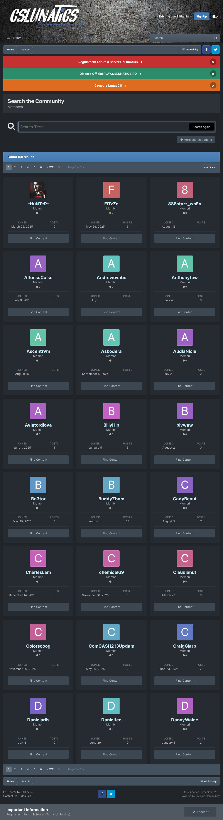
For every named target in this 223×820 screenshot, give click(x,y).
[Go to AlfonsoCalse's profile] (38, 264)
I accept (202, 812)
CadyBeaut (185, 498)
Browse (17, 38)
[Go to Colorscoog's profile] (38, 632)
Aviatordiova (38, 425)
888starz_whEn (184, 203)
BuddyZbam (111, 498)
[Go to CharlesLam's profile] (38, 558)
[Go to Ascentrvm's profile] (38, 337)
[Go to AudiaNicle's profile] (185, 337)
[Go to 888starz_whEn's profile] (185, 190)
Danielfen (111, 719)
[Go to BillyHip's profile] (111, 411)
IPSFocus (26, 792)
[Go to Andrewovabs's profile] (111, 264)
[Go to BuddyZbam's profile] (111, 485)
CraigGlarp (184, 646)
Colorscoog (38, 646)
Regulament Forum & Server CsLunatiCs (108, 62)
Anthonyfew (185, 277)
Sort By (208, 167)
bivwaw (184, 425)
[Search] (216, 38)
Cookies (26, 796)
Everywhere (198, 37)
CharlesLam (38, 572)
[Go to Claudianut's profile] (185, 558)
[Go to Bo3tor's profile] (38, 485)
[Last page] (59, 167)
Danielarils (38, 719)
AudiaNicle (184, 351)
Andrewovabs (111, 277)
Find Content (38, 238)
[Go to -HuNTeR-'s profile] (38, 190)
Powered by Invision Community (200, 796)
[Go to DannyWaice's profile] (185, 706)
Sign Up (201, 16)
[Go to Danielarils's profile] (38, 706)
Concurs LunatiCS (108, 85)
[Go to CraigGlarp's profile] (185, 632)
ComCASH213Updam (111, 646)
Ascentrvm (38, 351)
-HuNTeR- (38, 203)
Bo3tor (38, 498)
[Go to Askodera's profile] (111, 337)
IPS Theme (10, 792)
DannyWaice (184, 719)
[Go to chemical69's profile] (111, 558)
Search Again (201, 127)
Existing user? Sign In (174, 16)
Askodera (111, 351)
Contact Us (10, 796)
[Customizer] (215, 16)
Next (50, 167)
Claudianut (184, 572)
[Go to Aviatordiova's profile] (38, 411)
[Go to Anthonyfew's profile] (185, 264)
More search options (197, 139)
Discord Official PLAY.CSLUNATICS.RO (108, 73)
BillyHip (111, 425)
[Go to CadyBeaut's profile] (185, 485)
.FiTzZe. (111, 203)
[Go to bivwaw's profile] (185, 411)
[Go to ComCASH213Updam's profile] (111, 632)
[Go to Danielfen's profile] (111, 706)
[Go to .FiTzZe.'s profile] (111, 190)
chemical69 (111, 572)
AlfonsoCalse (38, 277)
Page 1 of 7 (75, 167)
